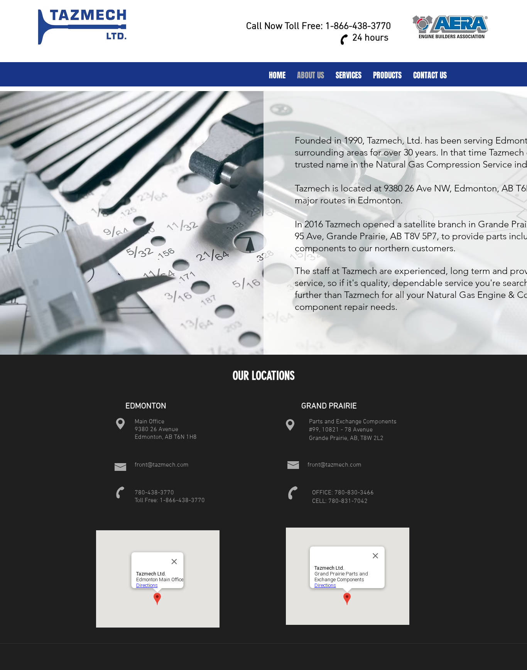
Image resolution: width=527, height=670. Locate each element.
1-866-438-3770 (358, 26)
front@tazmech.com (162, 465)
